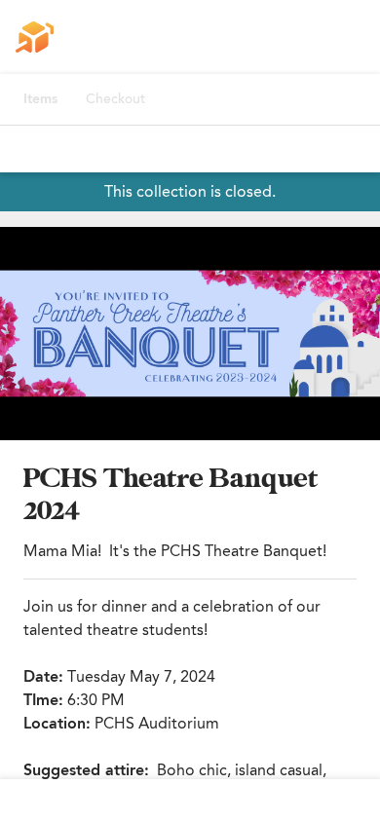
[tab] (40, 99)
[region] (190, 333)
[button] (190, 333)
